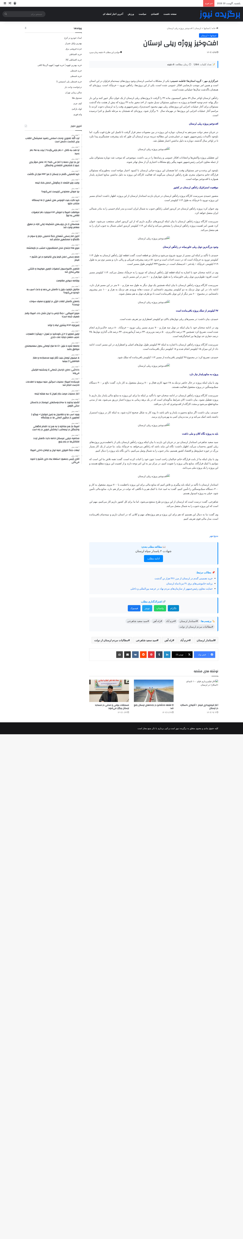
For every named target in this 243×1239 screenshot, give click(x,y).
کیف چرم (78, 103)
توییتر (147, 608)
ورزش (131, 14)
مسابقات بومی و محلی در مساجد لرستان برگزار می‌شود (112, 706)
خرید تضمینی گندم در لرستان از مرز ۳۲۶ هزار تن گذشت (184, 578)
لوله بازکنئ (77, 108)
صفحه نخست (170, 14)
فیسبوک (134, 608)
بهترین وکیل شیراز (73, 43)
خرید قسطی (76, 70)
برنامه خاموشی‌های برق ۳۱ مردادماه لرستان (189, 583)
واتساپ (160, 608)
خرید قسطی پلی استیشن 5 (69, 81)
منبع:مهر (213, 535)
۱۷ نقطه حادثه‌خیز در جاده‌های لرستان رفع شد (154, 706)
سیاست (142, 14)
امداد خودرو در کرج (73, 37)
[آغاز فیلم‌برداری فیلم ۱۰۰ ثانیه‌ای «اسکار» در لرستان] (198, 691)
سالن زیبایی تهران (73, 92)
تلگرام (173, 608)
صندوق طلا (77, 98)
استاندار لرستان (205, 640)
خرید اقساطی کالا (74, 59)
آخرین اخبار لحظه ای (113, 14)
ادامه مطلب (153, 558)
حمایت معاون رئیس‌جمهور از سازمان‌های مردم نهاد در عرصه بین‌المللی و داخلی (171, 588)
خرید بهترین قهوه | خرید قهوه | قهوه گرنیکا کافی (60, 65)
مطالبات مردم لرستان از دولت (111, 640)
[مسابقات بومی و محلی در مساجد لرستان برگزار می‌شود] (109, 691)
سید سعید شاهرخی (146, 640)
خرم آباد (184, 640)
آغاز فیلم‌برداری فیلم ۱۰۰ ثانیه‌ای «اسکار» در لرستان (199, 706)
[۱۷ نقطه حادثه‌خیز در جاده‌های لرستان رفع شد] (154, 691)
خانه (214, 28)
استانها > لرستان (202, 28)
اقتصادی (155, 14)
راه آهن (168, 640)
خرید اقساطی (75, 54)
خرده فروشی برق (74, 48)
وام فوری (77, 114)
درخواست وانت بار (73, 87)
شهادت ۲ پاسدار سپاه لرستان (153, 551)
